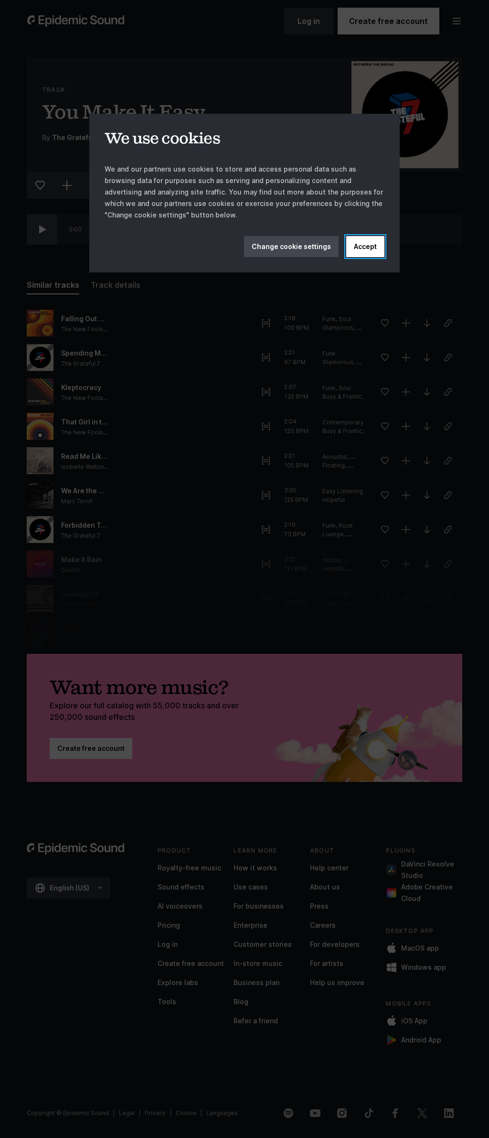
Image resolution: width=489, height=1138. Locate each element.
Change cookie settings (291, 246)
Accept (365, 246)
